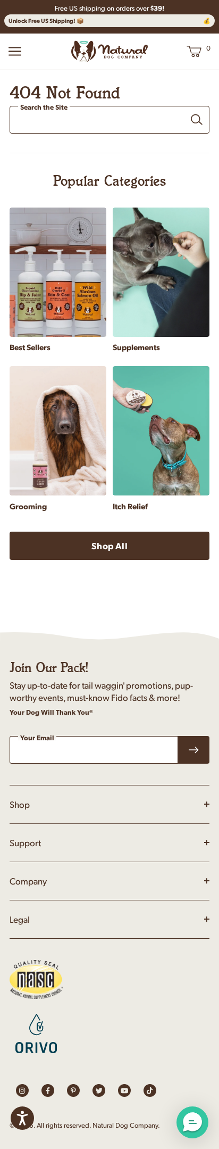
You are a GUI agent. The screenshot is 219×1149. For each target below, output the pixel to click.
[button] (192, 1122)
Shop (20, 804)
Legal (20, 919)
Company (28, 881)
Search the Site (44, 107)
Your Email (37, 737)
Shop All (109, 545)
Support (25, 842)
